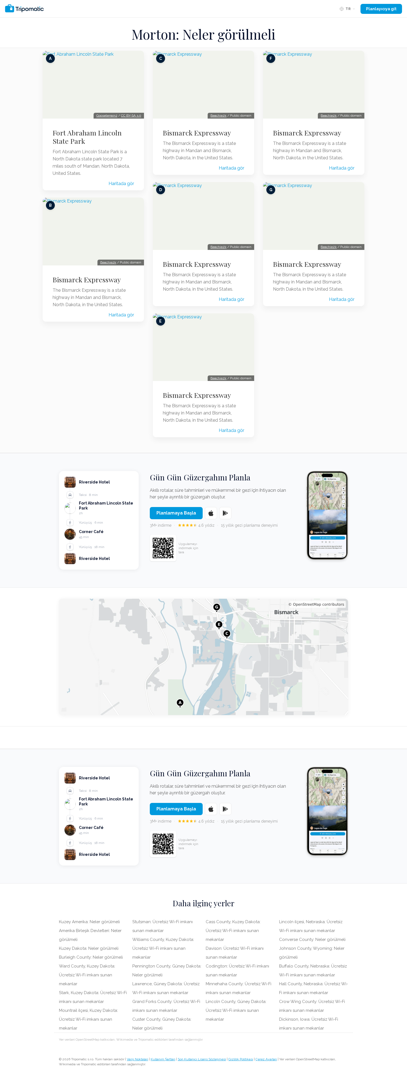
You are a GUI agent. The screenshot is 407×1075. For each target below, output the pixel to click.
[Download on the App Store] (211, 513)
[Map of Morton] (203, 657)
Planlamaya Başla (176, 513)
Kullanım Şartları (163, 1059)
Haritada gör (121, 183)
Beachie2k (108, 262)
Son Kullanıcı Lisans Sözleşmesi (202, 1059)
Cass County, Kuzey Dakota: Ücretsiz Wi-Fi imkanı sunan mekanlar (233, 930)
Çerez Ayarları (266, 1059)
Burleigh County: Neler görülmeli (91, 957)
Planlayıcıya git (381, 9)
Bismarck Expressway (87, 279)
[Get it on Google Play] (225, 513)
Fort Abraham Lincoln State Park (87, 137)
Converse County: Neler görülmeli (312, 939)
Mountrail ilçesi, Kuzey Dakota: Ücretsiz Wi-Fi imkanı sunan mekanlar (88, 1019)
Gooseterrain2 (106, 115)
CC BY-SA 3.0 (131, 115)
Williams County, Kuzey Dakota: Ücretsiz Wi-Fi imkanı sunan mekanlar (163, 948)
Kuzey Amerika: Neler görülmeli (89, 921)
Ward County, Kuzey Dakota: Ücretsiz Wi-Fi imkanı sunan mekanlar (87, 975)
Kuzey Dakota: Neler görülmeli (89, 948)
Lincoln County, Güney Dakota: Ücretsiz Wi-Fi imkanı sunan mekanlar (236, 1010)
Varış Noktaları (137, 1059)
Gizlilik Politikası (240, 1059)
